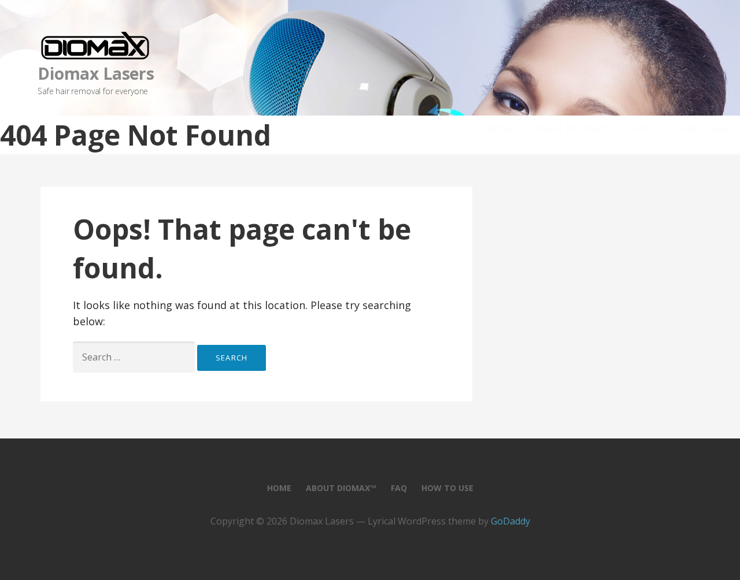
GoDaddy (510, 521)
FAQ (642, 128)
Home (497, 128)
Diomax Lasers (96, 73)
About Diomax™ (572, 128)
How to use (702, 128)
